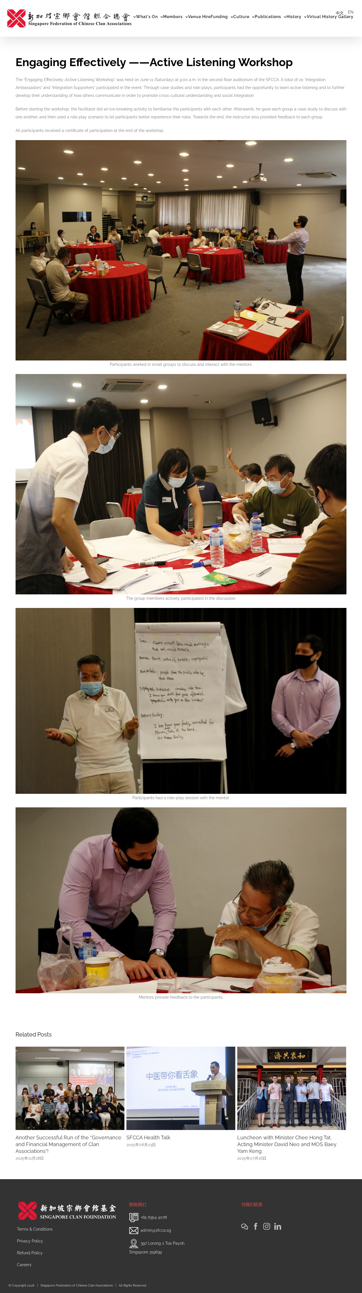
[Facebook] (255, 1226)
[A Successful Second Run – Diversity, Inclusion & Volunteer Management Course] (291, 1088)
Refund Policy (30, 1253)
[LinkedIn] (277, 1226)
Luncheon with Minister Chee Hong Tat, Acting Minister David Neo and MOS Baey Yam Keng (65, 1144)
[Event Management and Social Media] (180, 1088)
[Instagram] (266, 1226)
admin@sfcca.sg (156, 1230)
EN (351, 12)
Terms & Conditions (35, 1229)
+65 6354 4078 (154, 1217)
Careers (24, 1264)
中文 (340, 13)
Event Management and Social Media (171, 1137)
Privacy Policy (30, 1241)
